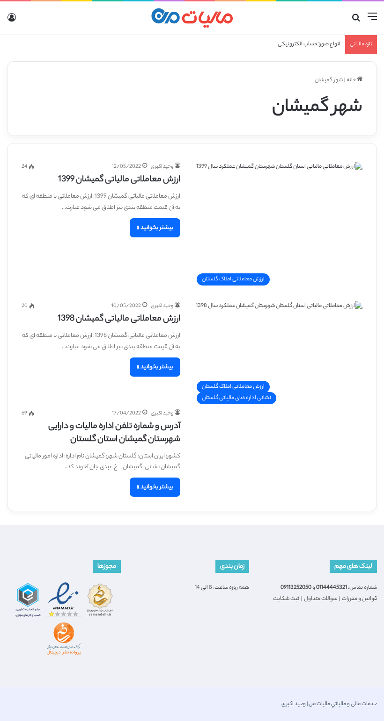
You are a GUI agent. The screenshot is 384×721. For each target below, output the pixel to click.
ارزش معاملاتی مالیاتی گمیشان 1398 (119, 319)
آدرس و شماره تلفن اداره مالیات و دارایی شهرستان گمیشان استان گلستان (114, 433)
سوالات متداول (320, 599)
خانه (352, 80)
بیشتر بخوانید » (155, 228)
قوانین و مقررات (359, 599)
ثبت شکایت (286, 599)
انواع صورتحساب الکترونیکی (309, 44)
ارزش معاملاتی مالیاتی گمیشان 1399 (119, 180)
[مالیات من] (192, 18)
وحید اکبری (162, 167)
